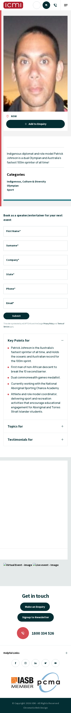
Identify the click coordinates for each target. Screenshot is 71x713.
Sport (10, 190)
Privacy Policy (48, 323)
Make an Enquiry (35, 607)
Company (12, 260)
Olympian (13, 185)
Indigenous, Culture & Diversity (26, 181)
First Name (13, 231)
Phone (10, 288)
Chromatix (29, 707)
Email (10, 303)
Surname (12, 245)
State (10, 274)
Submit (16, 315)
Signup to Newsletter (35, 617)
